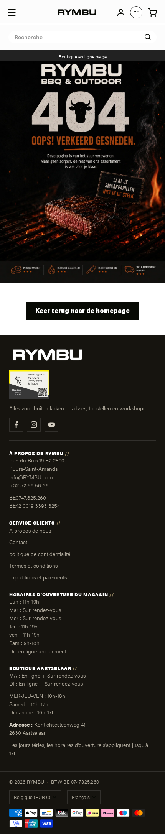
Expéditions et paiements (38, 577)
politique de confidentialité (39, 554)
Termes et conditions (33, 565)
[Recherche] (148, 37)
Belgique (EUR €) (32, 797)
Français (81, 797)
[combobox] (82, 37)
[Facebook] (16, 425)
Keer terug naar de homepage (82, 311)
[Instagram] (34, 425)
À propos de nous (30, 530)
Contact (18, 542)
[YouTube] (51, 425)
